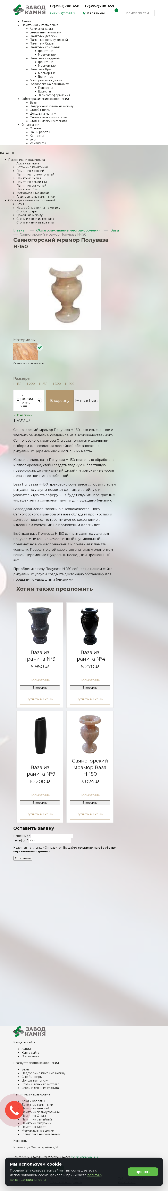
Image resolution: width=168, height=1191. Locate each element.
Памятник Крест (42, 69)
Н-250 (43, 384)
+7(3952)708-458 (64, 6)
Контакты (37, 136)
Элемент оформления (54, 95)
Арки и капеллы (41, 29)
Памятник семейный (45, 47)
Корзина (114, 13)
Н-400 (69, 384)
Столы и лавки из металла (48, 117)
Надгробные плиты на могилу (52, 106)
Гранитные (45, 51)
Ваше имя (21, 836)
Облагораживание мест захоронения (68, 230)
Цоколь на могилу (43, 113)
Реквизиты (38, 143)
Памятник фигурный (45, 58)
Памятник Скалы (42, 43)
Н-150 (17, 384)
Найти (151, 13)
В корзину (59, 400)
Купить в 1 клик (86, 400)
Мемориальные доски (46, 80)
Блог (33, 139)
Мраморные (47, 54)
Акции (26, 21)
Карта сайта (30, 1052)
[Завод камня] (29, 1036)
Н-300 (56, 384)
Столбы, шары (40, 110)
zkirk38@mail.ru (63, 13)
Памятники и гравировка (40, 25)
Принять (143, 1172)
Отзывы (35, 128)
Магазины (95, 13)
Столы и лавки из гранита (48, 121)
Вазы (33, 102)
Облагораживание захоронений (45, 99)
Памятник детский (43, 36)
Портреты (45, 88)
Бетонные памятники (45, 32)
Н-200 (30, 384)
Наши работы (40, 132)
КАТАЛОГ (7, 153)
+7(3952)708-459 (99, 6)
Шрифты (44, 91)
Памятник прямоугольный (49, 40)
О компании (30, 125)
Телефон (20, 840)
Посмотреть (40, 680)
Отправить (23, 858)
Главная (20, 230)
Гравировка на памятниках (49, 84)
